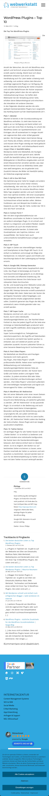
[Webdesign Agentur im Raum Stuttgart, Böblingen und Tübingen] (20, 5)
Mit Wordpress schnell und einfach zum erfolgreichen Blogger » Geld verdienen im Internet (22, 596)
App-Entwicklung (10, 712)
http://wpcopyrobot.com (27, 507)
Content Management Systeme (16, 698)
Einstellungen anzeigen (24, 787)
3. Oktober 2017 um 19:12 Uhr (14, 545)
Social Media (9, 705)
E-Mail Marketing (11, 709)
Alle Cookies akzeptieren (24, 774)
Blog (16, 26)
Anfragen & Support (12, 715)
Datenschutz (25, 793)
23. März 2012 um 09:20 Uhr (13, 627)
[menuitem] (42, 5)
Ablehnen (24, 781)
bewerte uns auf (22, 743)
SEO (5, 702)
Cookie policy (15, 793)
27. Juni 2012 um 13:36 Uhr (13, 601)
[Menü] (42, 5)
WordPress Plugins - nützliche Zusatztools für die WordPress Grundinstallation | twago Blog (22, 622)
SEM (11, 702)
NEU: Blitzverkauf (11, 719)
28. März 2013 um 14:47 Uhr (13, 571)
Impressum (34, 793)
